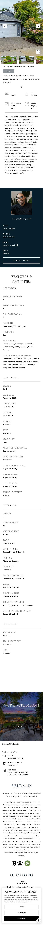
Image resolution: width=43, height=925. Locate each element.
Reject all (21, 907)
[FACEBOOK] (12, 875)
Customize (21, 913)
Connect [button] (21, 727)
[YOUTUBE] (30, 875)
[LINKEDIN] (24, 875)
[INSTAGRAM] (18, 875)
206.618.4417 (12, 765)
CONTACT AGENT (22, 260)
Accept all (21, 918)
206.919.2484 (9, 237)
